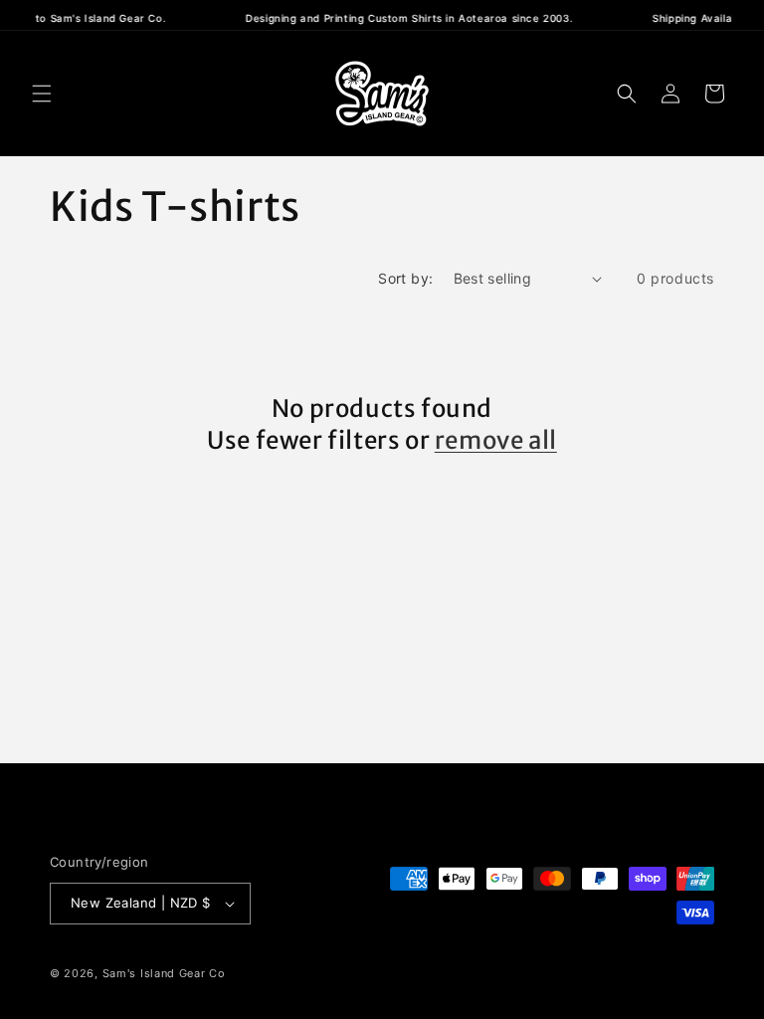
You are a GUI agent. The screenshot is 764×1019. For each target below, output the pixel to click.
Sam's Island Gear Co (164, 973)
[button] (42, 93)
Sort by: (405, 278)
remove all (496, 440)
